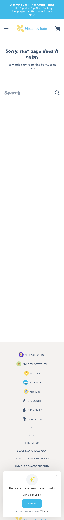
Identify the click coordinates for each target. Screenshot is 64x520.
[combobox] (32, 92)
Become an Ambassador (32, 450)
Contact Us (32, 442)
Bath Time (35, 382)
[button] (6, 28)
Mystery (35, 391)
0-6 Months (35, 400)
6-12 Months (35, 409)
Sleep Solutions (35, 354)
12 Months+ (35, 419)
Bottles (35, 373)
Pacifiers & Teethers (35, 363)
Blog (32, 435)
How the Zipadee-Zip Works (32, 458)
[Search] (57, 93)
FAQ (32, 427)
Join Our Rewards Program (32, 465)
